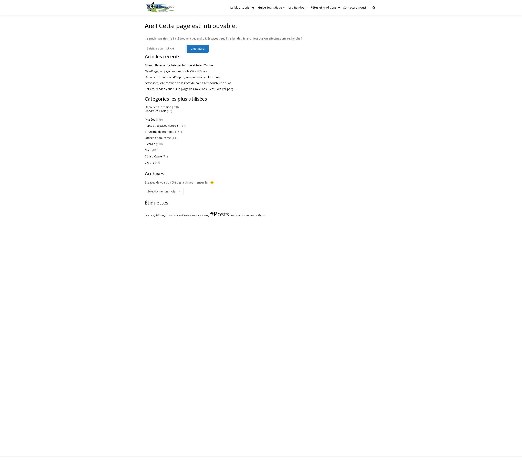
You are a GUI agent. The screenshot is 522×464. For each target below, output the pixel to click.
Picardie (150, 144)
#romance (251, 215)
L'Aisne (149, 162)
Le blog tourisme (242, 7)
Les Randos (296, 7)
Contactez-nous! (354, 7)
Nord (148, 150)
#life (178, 215)
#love (185, 215)
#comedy (150, 215)
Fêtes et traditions (323, 7)
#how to (170, 215)
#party (205, 215)
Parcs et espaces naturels (162, 126)
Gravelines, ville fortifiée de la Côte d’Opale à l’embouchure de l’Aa (188, 83)
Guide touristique (270, 7)
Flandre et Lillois (155, 111)
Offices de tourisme (158, 138)
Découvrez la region (158, 107)
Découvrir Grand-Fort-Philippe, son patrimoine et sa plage (183, 77)
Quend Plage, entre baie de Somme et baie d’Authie (179, 65)
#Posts (219, 214)
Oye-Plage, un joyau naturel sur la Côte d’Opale (176, 71)
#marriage (195, 215)
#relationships (237, 215)
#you (261, 215)
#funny (160, 215)
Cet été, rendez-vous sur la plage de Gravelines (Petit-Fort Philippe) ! (189, 89)
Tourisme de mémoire (159, 132)
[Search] (374, 7)
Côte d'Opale (153, 156)
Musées (150, 119)
